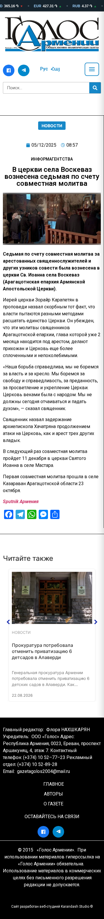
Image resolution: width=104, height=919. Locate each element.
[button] (8, 622)
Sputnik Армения (21, 501)
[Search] (95, 87)
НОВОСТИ (52, 125)
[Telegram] (23, 70)
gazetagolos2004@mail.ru (43, 771)
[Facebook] (8, 70)
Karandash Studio (75, 907)
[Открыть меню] (92, 69)
